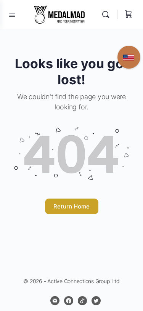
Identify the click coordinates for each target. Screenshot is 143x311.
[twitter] (96, 300)
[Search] (107, 14)
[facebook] (68, 300)
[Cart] (128, 14)
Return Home (71, 206)
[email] (54, 300)
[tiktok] (82, 300)
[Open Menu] (12, 14)
